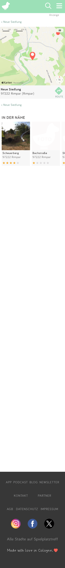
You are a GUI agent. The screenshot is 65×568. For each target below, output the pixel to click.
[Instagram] (16, 527)
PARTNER (44, 496)
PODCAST (20, 482)
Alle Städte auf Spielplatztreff (32, 538)
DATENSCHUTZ (27, 509)
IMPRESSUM (49, 509)
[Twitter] (49, 527)
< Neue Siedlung (11, 21)
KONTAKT (21, 496)
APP (9, 482)
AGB (10, 509)
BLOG (34, 482)
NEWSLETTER (49, 482)
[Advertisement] (32, 319)
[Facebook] (33, 527)
